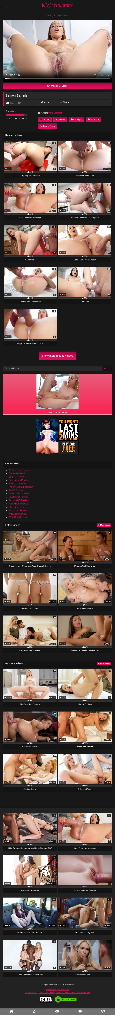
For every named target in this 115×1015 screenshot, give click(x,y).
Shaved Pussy (48, 126)
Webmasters (52, 990)
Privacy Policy (31, 992)
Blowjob (61, 119)
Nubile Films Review (19, 493)
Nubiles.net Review (18, 497)
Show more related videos (57, 355)
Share (65, 102)
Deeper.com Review (19, 480)
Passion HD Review (19, 500)
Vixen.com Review (18, 510)
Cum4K (46, 119)
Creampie (77, 119)
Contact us (64, 990)
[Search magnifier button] (109, 368)
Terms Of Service (46, 992)
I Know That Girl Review (21, 487)
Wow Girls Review (18, 517)
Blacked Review (17, 473)
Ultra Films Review (18, 507)
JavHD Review (16, 490)
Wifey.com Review (18, 514)
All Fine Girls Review (19, 470)
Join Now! (57, 412)
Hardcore (94, 119)
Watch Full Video (59, 86)
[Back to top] (108, 1004)
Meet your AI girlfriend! (57, 15)
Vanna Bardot (55, 113)
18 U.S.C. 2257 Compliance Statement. (73, 992)
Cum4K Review (16, 477)
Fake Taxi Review (17, 483)
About (47, 102)
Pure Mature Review (19, 504)
